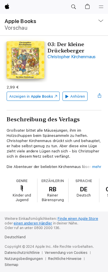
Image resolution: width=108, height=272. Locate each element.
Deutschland (15, 237)
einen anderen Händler (33, 223)
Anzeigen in (31, 96)
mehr (96, 167)
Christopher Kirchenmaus (72, 56)
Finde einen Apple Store (78, 219)
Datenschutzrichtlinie (22, 253)
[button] (73, 7)
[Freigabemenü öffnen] (99, 96)
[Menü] (101, 7)
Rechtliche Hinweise (65, 259)
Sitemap (11, 265)
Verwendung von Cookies (66, 253)
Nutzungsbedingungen (24, 259)
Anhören (77, 96)
